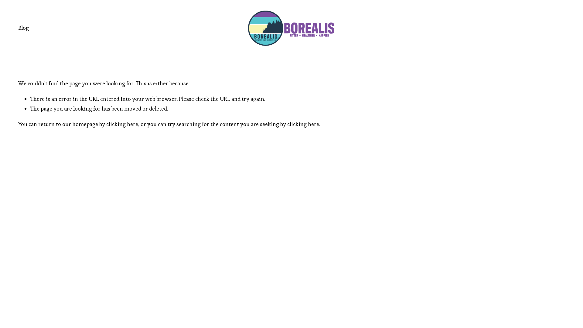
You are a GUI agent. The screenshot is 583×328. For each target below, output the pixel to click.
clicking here (122, 124)
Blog (23, 27)
